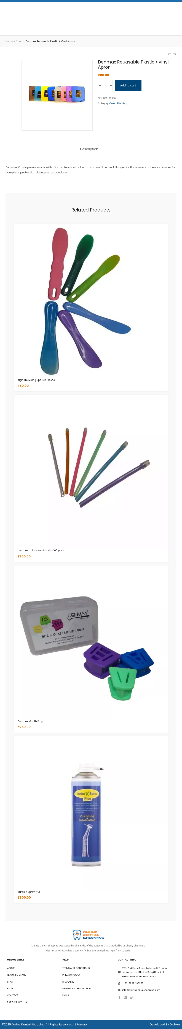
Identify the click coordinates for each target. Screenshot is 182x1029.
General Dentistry (118, 103)
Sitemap (81, 1024)
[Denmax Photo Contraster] (174, 53)
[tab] (89, 150)
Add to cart (128, 85)
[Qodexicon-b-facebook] (119, 997)
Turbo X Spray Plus (29, 892)
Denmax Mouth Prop (30, 721)
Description (89, 149)
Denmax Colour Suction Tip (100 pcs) (41, 550)
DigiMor (175, 1024)
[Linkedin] (125, 997)
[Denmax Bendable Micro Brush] (169, 53)
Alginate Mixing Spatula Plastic (36, 380)
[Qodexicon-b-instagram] (131, 997)
